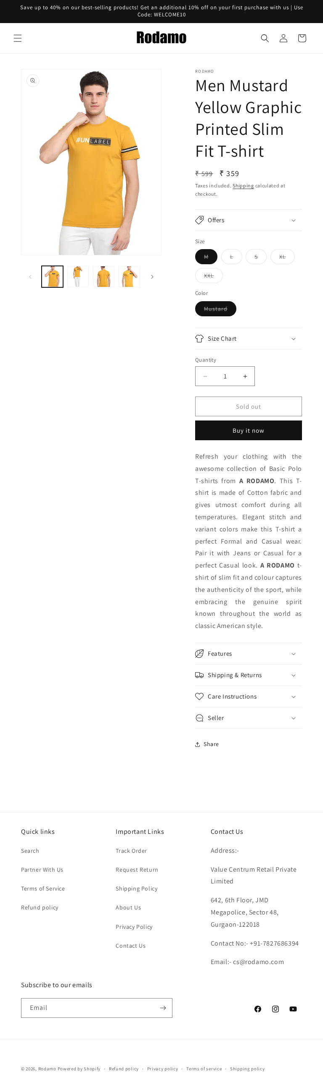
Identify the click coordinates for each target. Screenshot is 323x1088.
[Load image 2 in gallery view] (78, 276)
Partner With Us (42, 869)
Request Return (137, 869)
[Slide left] (30, 277)
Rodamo (47, 1069)
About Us (128, 907)
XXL (213, 277)
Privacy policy (162, 1069)
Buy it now (249, 430)
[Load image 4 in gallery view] (129, 276)
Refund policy (39, 907)
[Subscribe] (163, 1008)
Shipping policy (247, 1069)
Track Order (131, 850)
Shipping (243, 185)
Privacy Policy (134, 926)
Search (30, 850)
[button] (17, 38)
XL (287, 258)
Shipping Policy (136, 888)
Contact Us (131, 945)
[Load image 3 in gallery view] (103, 276)
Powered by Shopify (79, 1069)
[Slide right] (152, 277)
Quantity (205, 359)
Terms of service (204, 1069)
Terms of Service (43, 888)
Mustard (220, 310)
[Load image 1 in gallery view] (52, 276)
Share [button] (211, 744)
